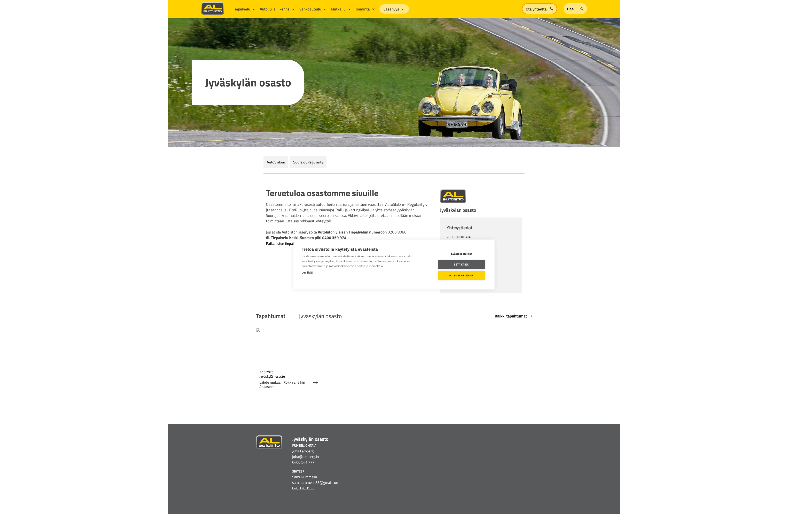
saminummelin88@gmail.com (315, 482)
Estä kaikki (461, 264)
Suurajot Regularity (308, 162)
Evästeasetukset (461, 254)
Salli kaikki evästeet (462, 275)
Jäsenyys (392, 9)
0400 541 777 (303, 462)
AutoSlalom (276, 162)
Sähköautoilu (310, 9)
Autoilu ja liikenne (275, 9)
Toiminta (363, 9)
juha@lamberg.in (305, 456)
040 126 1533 (303, 488)
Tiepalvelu (242, 9)
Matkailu (338, 9)
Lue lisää (307, 272)
